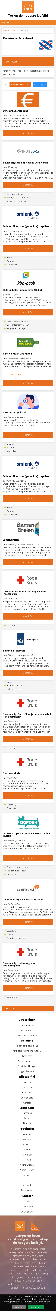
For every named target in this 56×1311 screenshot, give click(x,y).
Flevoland (27, 1139)
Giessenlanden (27, 1206)
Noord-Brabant (27, 1164)
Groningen (27, 1154)
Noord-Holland (27, 1169)
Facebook (27, 1112)
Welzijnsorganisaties (27, 1061)
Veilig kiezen (26, 1087)
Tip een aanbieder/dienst (26, 1045)
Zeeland (27, 1185)
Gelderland (27, 1149)
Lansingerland (26, 1211)
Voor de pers (27, 1097)
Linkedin (27, 1123)
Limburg (27, 1159)
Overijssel (27, 1175)
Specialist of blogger (27, 1066)
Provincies (27, 1129)
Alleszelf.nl (27, 1077)
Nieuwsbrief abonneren (27, 1035)
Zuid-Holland (27, 1190)
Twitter (27, 1118)
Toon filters (10, 61)
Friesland (27, 1144)
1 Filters (41, 84)
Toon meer (9, 1008)
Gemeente (27, 1055)
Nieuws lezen (27, 1030)
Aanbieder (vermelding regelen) (27, 1050)
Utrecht (27, 1180)
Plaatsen (27, 1196)
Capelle (27, 1201)
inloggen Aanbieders (27, 1071)
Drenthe (27, 1134)
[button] (3, 22)
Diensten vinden (27, 1025)
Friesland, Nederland (19, 84)
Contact (27, 1102)
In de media (27, 1092)
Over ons (27, 1082)
